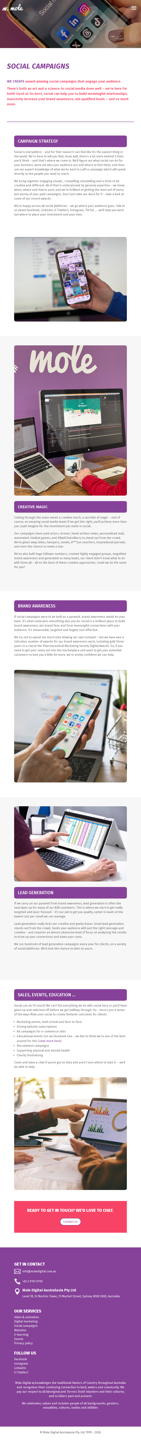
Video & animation (26, 1317)
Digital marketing (26, 1321)
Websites (20, 1330)
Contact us (70, 1221)
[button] (134, 7)
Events (18, 1339)
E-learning (21, 1334)
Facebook (20, 1359)
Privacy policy (23, 1343)
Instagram (21, 1363)
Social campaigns (26, 1326)
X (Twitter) (21, 1372)
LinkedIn (20, 1368)
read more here (50, 1041)
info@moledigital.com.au (39, 1271)
